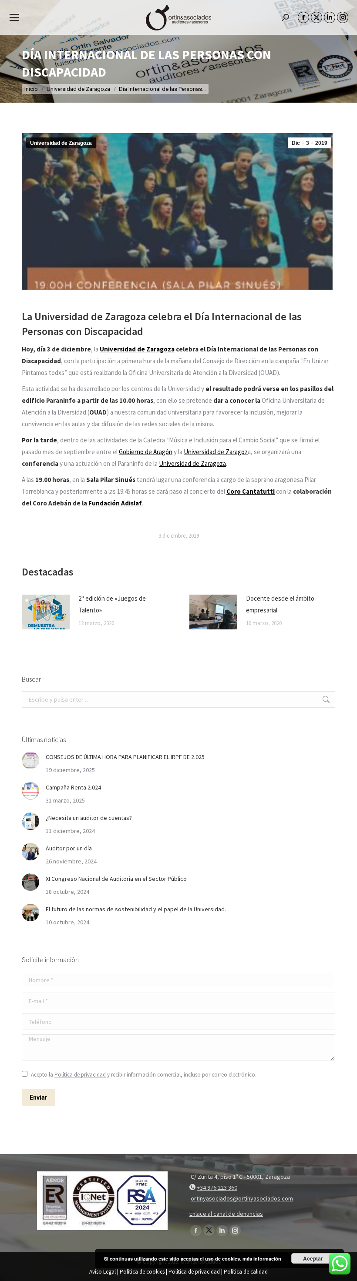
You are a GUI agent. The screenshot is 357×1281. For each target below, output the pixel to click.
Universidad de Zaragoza (61, 143)
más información (261, 1258)
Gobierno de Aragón (145, 452)
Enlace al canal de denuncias (226, 1213)
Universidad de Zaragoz (216, 452)
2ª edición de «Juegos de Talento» (112, 604)
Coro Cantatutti (250, 491)
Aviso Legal (102, 1271)
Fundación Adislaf (115, 503)
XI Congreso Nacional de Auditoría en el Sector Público (116, 879)
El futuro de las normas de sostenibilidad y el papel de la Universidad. (136, 909)
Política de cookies (142, 1271)
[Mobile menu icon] (14, 17)
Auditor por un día (69, 848)
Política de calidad (246, 1271)
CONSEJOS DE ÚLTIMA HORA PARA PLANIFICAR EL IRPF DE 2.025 (125, 757)
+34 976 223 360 (217, 1187)
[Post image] (46, 612)
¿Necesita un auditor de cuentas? (89, 818)
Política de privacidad (80, 1074)
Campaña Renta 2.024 (73, 787)
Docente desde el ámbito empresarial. (280, 604)
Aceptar (313, 1258)
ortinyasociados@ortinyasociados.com (242, 1198)
